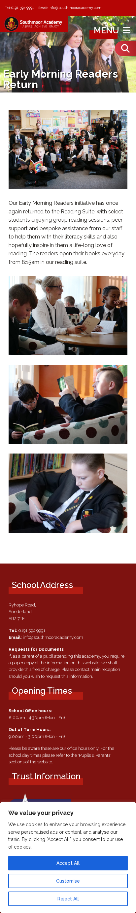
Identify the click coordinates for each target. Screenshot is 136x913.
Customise (68, 881)
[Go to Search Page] (125, 48)
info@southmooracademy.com (75, 7)
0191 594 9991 (22, 7)
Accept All (68, 863)
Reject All (68, 898)
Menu (107, 30)
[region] (68, 857)
